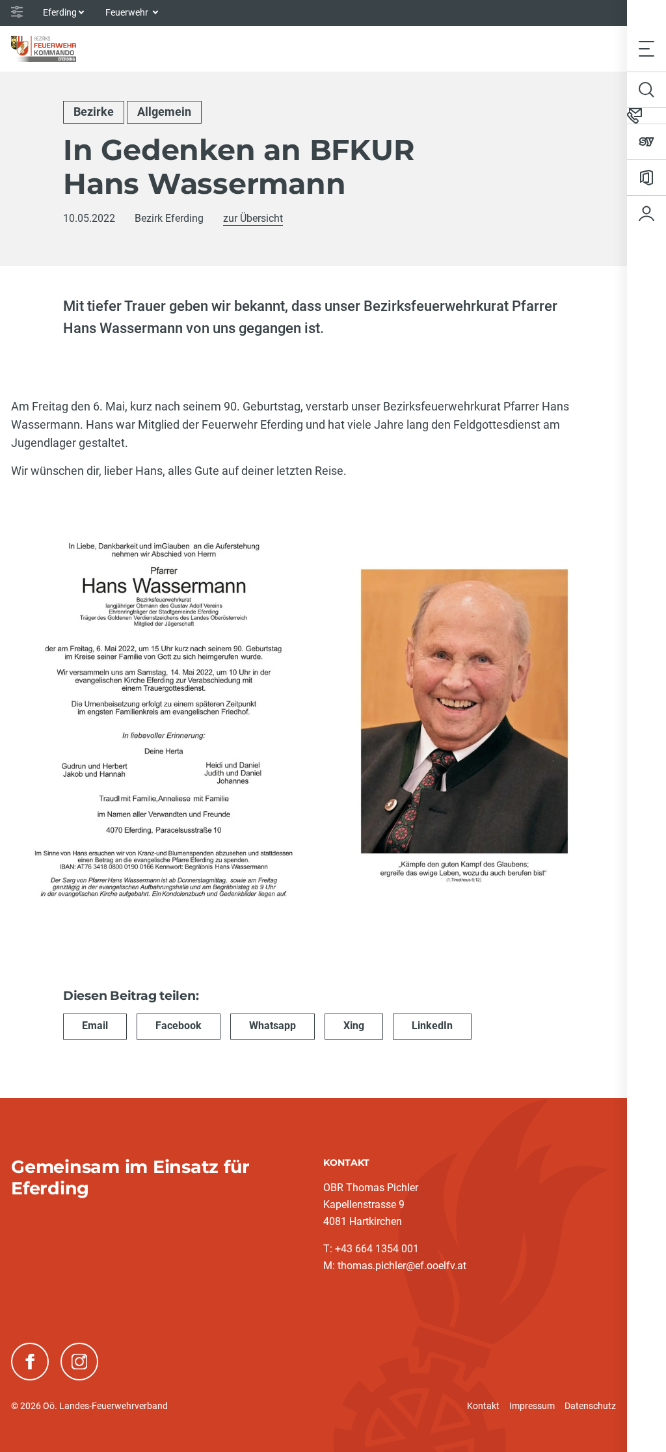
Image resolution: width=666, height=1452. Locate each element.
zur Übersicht (253, 218)
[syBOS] (646, 141)
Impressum (532, 1406)
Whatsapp (272, 1025)
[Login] (646, 213)
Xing (353, 1025)
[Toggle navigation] (646, 48)
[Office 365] (646, 177)
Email (95, 1025)
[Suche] (646, 89)
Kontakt (483, 1406)
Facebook (178, 1025)
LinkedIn (432, 1025)
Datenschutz (590, 1406)
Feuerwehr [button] (127, 12)
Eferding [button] (60, 12)
